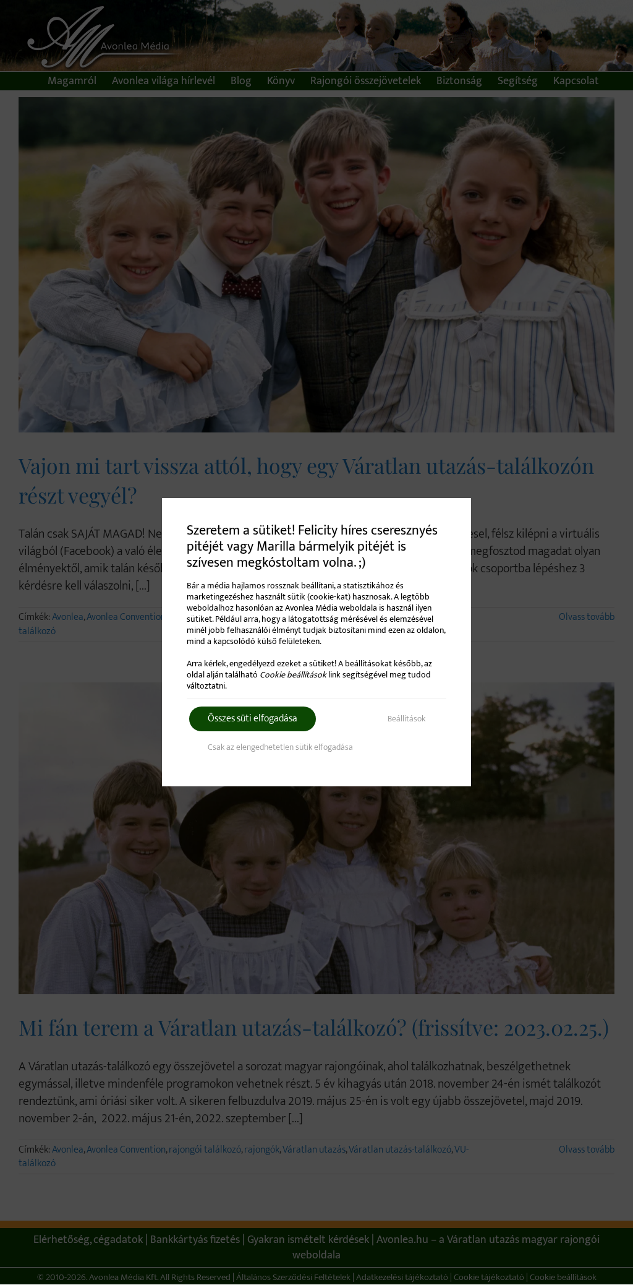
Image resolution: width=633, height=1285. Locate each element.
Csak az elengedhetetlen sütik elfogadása (280, 747)
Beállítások (406, 718)
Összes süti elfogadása (252, 718)
